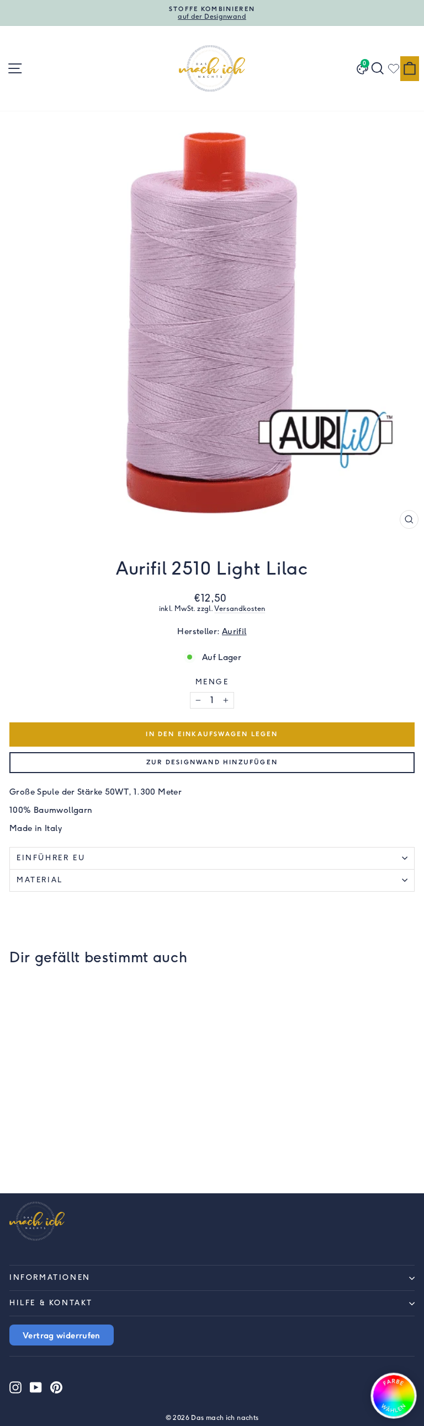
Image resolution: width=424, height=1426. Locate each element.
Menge (212, 682)
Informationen (50, 1277)
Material (40, 880)
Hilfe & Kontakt (51, 1303)
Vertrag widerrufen (61, 1335)
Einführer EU (51, 858)
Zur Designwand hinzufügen (212, 762)
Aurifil (234, 631)
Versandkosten (239, 608)
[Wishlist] (393, 68)
